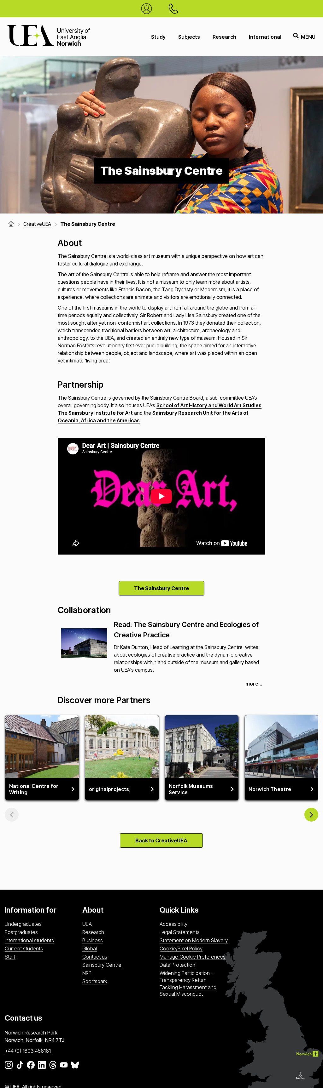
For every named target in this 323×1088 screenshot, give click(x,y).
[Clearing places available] (148, 8)
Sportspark (94, 981)
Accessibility (173, 924)
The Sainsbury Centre (161, 588)
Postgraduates (21, 932)
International (265, 37)
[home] (11, 224)
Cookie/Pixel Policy (181, 948)
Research (224, 37)
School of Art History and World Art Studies (208, 405)
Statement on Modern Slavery (194, 940)
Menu (308, 37)
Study (158, 37)
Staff (10, 957)
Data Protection (177, 965)
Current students (24, 948)
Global (89, 948)
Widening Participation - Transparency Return (186, 976)
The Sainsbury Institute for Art (95, 413)
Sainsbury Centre (101, 965)
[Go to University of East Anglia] (48, 36)
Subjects (189, 37)
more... (253, 684)
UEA (87, 924)
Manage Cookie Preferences (193, 957)
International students (29, 940)
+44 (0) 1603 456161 (28, 1051)
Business (92, 940)
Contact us (94, 957)
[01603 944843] (175, 8)
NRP (86, 973)
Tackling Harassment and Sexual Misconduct (188, 990)
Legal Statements (180, 932)
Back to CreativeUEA (161, 840)
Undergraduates (23, 924)
